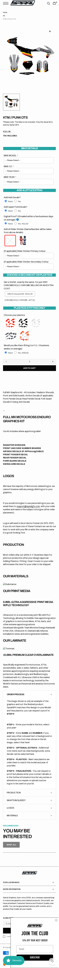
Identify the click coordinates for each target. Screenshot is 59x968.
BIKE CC (8, 166)
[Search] (46, 3)
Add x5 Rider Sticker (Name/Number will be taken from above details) (28, 231)
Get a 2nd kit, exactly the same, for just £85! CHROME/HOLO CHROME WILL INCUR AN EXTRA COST (26, 285)
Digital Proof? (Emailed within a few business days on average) (26, 218)
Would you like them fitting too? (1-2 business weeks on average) (26, 347)
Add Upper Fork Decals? (15, 207)
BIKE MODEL (10, 155)
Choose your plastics (14, 315)
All (4, 16)
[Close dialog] (54, 920)
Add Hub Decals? (12, 197)
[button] (6, 3)
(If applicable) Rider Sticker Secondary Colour (26, 262)
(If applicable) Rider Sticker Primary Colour (25, 251)
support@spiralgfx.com (32, 506)
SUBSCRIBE (33, 957)
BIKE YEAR (9, 177)
